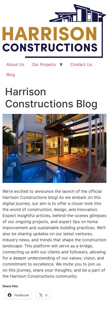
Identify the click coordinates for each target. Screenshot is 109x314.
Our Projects (44, 64)
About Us (15, 64)
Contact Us (81, 64)
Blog (10, 74)
